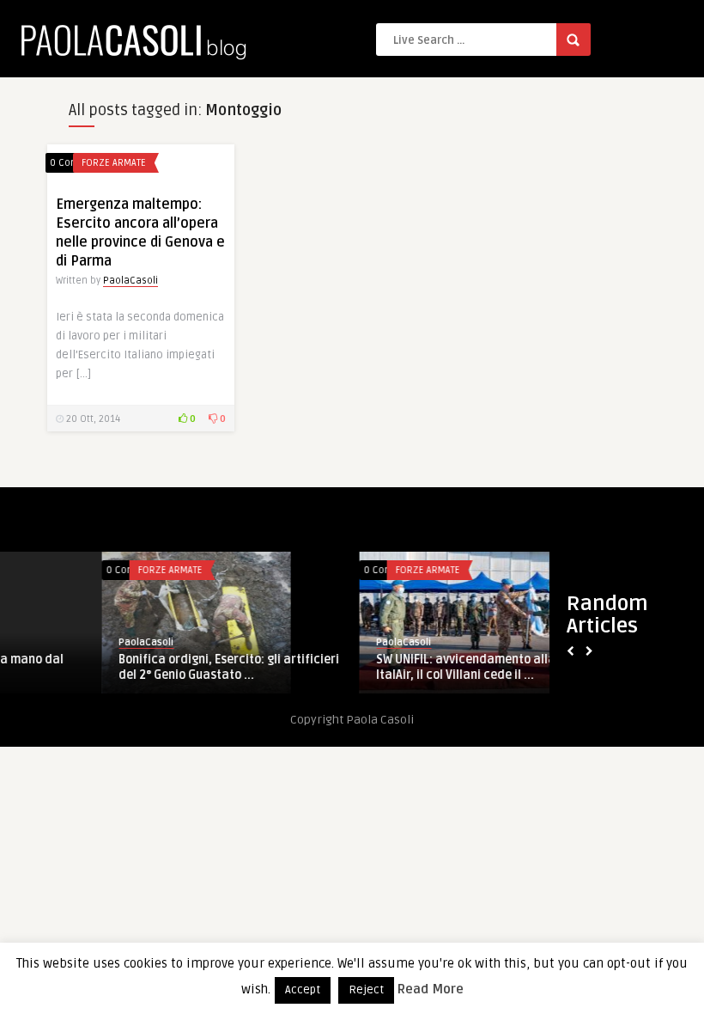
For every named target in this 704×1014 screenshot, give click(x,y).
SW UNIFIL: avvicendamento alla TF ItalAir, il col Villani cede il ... (374, 667)
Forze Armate (114, 162)
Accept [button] (302, 990)
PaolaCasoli (130, 280)
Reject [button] (366, 990)
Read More (431, 989)
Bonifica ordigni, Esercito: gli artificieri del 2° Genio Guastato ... (130, 667)
